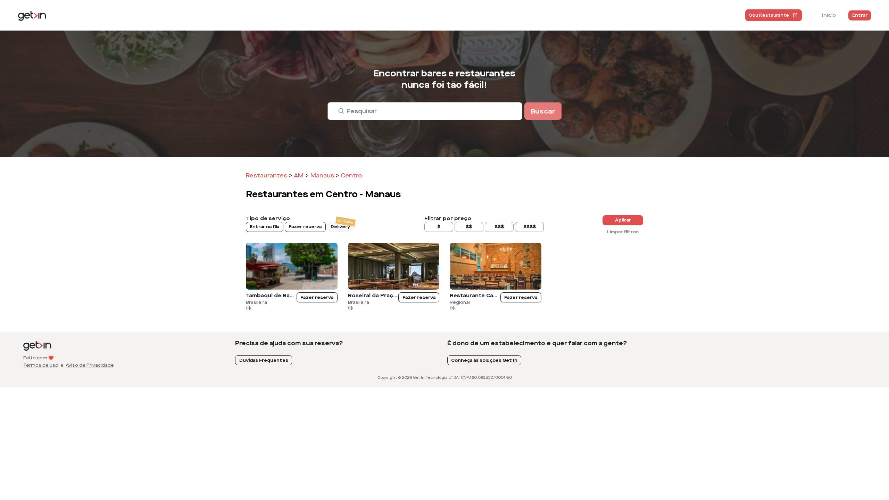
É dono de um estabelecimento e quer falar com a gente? (537, 343)
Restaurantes (266, 176)
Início (829, 15)
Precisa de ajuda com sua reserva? (289, 343)
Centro (351, 176)
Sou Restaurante (769, 15)
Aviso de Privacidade (90, 365)
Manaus (322, 176)
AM (299, 176)
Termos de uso (40, 365)
